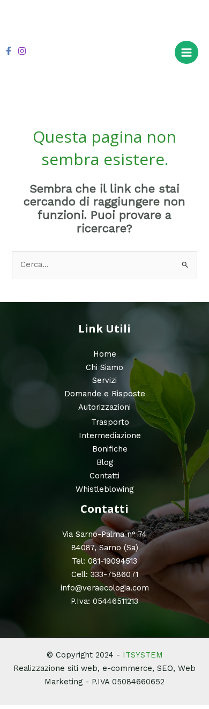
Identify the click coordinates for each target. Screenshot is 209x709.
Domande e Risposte (104, 393)
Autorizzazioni (104, 407)
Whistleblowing (104, 489)
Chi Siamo (104, 367)
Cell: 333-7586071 (104, 574)
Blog (104, 462)
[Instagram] (22, 51)
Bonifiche (110, 449)
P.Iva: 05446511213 (104, 601)
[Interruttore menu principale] (186, 52)
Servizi (104, 380)
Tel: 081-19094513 (104, 561)
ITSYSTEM (143, 655)
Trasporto (110, 422)
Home (104, 354)
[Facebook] (8, 51)
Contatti (104, 476)
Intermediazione (110, 435)
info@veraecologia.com (105, 588)
